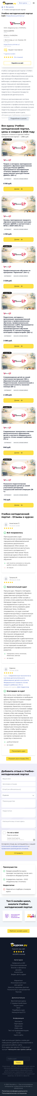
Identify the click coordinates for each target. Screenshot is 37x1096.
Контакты (18, 1021)
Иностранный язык (18, 983)
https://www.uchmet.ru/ (15, 16)
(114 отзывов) (18, 57)
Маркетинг (18, 980)
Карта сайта (18, 1035)
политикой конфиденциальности (14, 846)
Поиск (18, 1063)
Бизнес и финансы (18, 968)
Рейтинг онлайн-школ (18, 931)
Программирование (18, 965)
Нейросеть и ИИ (18, 963)
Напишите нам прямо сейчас (19, 1049)
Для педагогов (23, 687)
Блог (18, 1008)
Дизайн (18, 970)
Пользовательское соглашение (14, 1093)
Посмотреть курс (18, 751)
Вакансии (18, 1026)
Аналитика (18, 972)
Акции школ (18, 1005)
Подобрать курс (18, 1010)
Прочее (18, 992)
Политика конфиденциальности (14, 1091)
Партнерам (18, 1024)
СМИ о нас (18, 1028)
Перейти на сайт (17, 63)
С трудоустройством (18, 1003)
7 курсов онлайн (9, 54)
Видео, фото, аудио (18, 974)
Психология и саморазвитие (18, 989)
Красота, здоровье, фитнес (18, 987)
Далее (16, 189)
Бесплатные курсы (18, 1001)
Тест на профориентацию (18, 1030)
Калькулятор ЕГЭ (18, 1012)
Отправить (18, 853)
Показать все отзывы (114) (18, 759)
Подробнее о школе (18, 118)
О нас (18, 1033)
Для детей (18, 985)
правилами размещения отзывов (14, 848)
